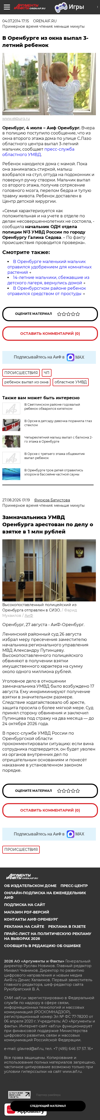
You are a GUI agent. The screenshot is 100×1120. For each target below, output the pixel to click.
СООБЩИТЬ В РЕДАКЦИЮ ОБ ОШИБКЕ (42, 945)
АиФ (29, 615)
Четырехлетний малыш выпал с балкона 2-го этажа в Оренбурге (58, 439)
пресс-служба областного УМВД (38, 152)
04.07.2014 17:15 (15, 21)
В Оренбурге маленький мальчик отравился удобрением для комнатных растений (49, 267)
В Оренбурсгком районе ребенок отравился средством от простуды (46, 291)
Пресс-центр (74, 885)
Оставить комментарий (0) (50, 333)
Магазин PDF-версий (26, 912)
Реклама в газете (67, 926)
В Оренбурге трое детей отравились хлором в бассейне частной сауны (53, 472)
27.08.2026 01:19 (16, 500)
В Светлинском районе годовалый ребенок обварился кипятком (52, 407)
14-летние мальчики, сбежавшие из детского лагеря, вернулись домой (48, 280)
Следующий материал (48, 1106)
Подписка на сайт (24, 904)
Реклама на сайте (24, 926)
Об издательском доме (30, 885)
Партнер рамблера (48, 1094)
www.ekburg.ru (16, 118)
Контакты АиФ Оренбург (31, 919)
